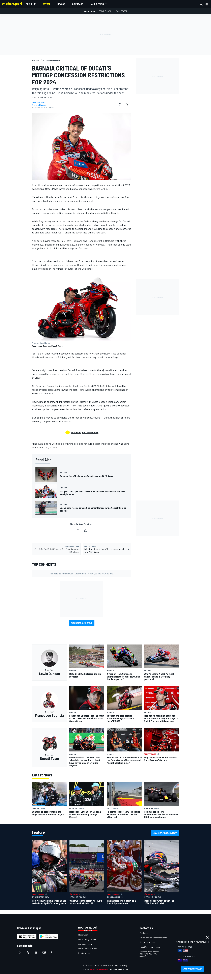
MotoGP (46, 4)
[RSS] (52, 952)
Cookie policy (107, 965)
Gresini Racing (54, 386)
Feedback (144, 933)
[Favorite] (120, 105)
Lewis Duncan (38, 102)
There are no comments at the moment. (81, 573)
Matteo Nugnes (39, 105)
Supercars (77, 4)
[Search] (201, 4)
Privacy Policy (121, 965)
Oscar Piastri (105, 11)
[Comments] (127, 105)
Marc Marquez (50, 389)
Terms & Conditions (90, 965)
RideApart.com (84, 953)
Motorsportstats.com (87, 948)
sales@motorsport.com (150, 947)
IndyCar (61, 4)
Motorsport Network (100, 969)
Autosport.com (85, 944)
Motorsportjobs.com (87, 939)
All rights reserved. (119, 969)
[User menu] (207, 4)
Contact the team (147, 942)
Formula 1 (31, 4)
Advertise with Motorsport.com (153, 937)
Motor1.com (83, 935)
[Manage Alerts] (85, 531)
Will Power (121, 11)
